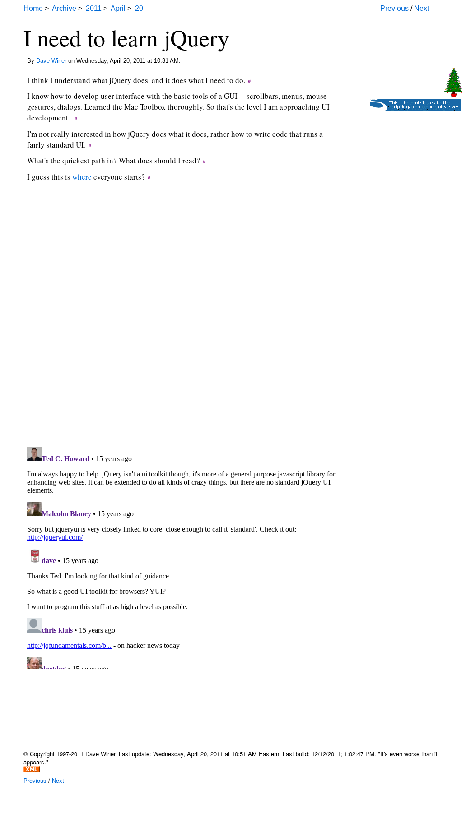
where (82, 176)
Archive (64, 8)
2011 (94, 8)
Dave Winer (51, 60)
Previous (394, 8)
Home (33, 8)
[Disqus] (181, 325)
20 (139, 8)
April (118, 8)
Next (421, 8)
